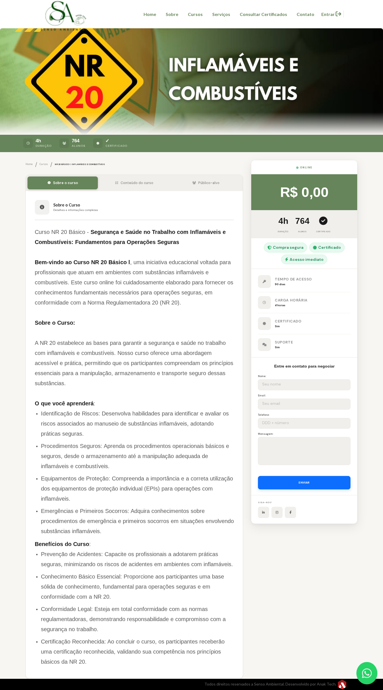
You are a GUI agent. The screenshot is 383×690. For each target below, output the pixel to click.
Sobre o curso (65, 183)
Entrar (328, 14)
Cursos (195, 14)
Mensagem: (265, 434)
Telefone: (263, 415)
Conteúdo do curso (137, 183)
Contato (305, 14)
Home (150, 14)
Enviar (304, 482)
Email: (262, 395)
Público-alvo (209, 183)
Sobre (172, 14)
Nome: (262, 376)
